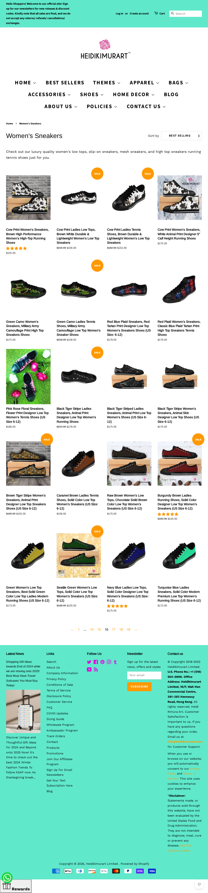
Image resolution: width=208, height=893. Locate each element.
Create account (139, 14)
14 (92, 629)
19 (128, 629)
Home (9, 123)
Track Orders (56, 736)
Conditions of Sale (60, 685)
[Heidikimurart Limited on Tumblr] (115, 663)
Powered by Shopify (135, 864)
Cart (162, 14)
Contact (52, 742)
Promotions (55, 753)
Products (53, 748)
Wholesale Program (60, 725)
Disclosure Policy (59, 696)
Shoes (90, 94)
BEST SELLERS (65, 82)
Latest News (15, 653)
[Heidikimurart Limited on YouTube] (89, 670)
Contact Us (144, 106)
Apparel (143, 82)
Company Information (62, 673)
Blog (171, 94)
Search (51, 662)
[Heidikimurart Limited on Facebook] (95, 663)
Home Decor (132, 94)
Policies (100, 106)
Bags (177, 82)
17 (114, 629)
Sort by (153, 136)
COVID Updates (57, 713)
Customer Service (59, 702)
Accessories (47, 94)
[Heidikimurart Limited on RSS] (96, 670)
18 (121, 629)
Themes (105, 82)
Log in (119, 14)
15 (99, 629)
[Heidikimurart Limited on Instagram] (109, 663)
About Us (59, 106)
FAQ (49, 707)
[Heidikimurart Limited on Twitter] (89, 663)
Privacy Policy (56, 679)
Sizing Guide (55, 719)
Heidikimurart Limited (102, 864)
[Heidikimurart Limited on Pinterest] (102, 663)
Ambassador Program (62, 730)
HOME (24, 82)
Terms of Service (58, 690)
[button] (17, 248)
